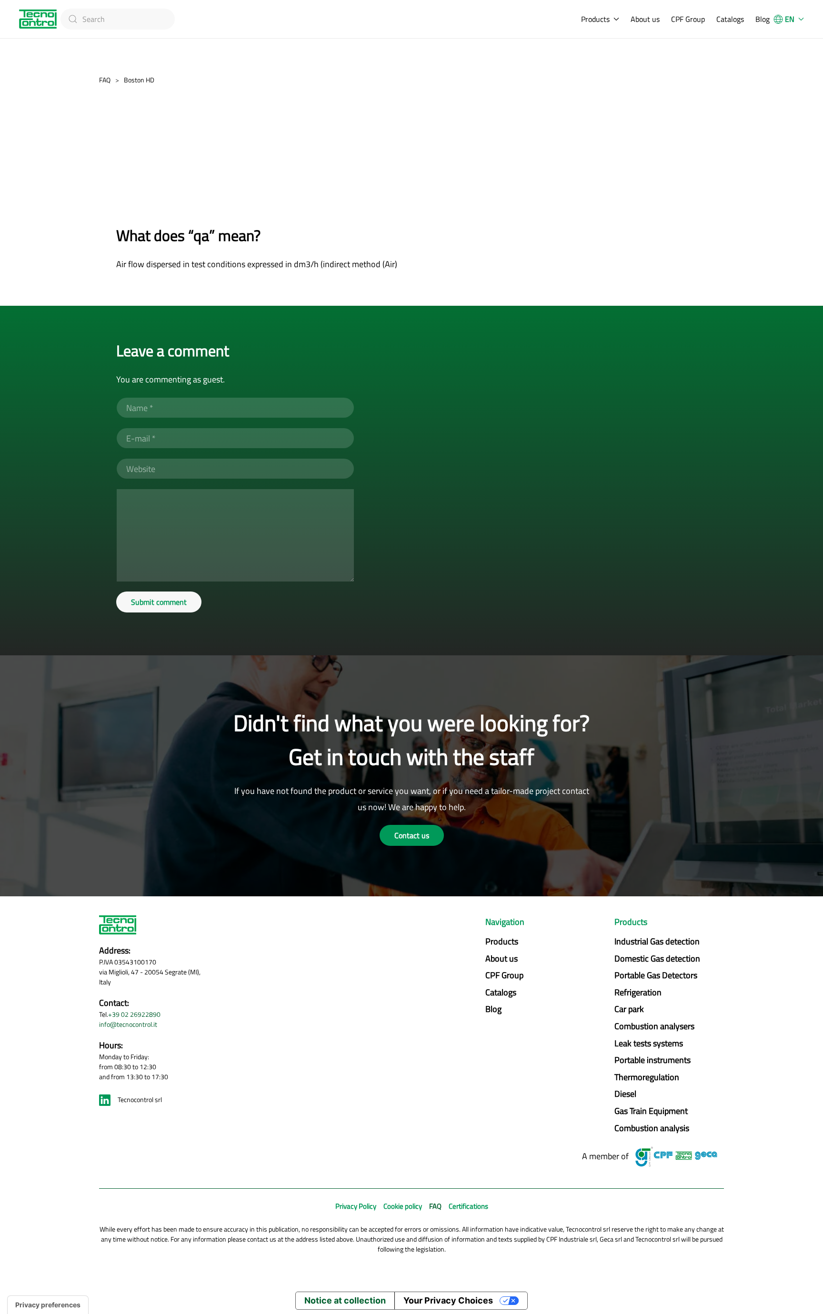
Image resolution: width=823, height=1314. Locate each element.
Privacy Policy (355, 1206)
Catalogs (730, 19)
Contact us (411, 835)
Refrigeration (638, 992)
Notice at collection (345, 1300)
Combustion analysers (654, 1026)
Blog (762, 19)
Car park (629, 1009)
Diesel (625, 1093)
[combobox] (117, 19)
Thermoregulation (646, 1077)
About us (645, 19)
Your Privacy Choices (448, 1300)
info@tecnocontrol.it (128, 1024)
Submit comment (159, 602)
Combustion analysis (651, 1128)
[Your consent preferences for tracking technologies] (48, 1305)
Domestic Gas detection (657, 958)
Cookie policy (402, 1206)
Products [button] (595, 19)
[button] (788, 19)
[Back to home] (38, 19)
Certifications (468, 1206)
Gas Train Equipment (651, 1110)
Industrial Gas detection (657, 941)
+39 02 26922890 (134, 1014)
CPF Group (688, 19)
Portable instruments (652, 1059)
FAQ (435, 1206)
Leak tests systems (648, 1043)
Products (501, 941)
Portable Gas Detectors (655, 975)
